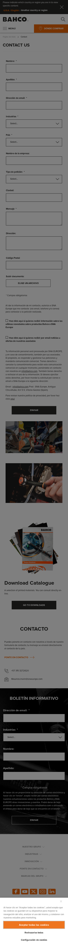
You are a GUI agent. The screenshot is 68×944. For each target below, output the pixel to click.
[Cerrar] (61, 901)
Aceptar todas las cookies (34, 925)
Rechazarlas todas (34, 932)
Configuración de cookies (34, 940)
